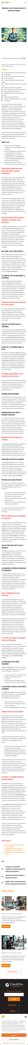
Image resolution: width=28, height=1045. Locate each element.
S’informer (12, 1005)
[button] (25, 1017)
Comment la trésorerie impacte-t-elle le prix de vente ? (15, 876)
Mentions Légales (14, 1043)
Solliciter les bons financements (11, 97)
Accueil (3, 64)
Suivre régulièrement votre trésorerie (12, 91)
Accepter (14, 1035)
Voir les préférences (14, 1039)
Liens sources (7, 100)
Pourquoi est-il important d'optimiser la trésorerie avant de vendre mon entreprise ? (15, 869)
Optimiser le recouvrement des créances (13, 87)
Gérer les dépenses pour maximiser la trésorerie (15, 89)
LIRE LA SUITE (6, 926)
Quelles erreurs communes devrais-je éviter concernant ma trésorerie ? (15, 883)
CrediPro (12, 1011)
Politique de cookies (6, 1043)
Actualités (11, 64)
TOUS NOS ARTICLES (12, 972)
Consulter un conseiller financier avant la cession (15, 99)
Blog (7, 64)
